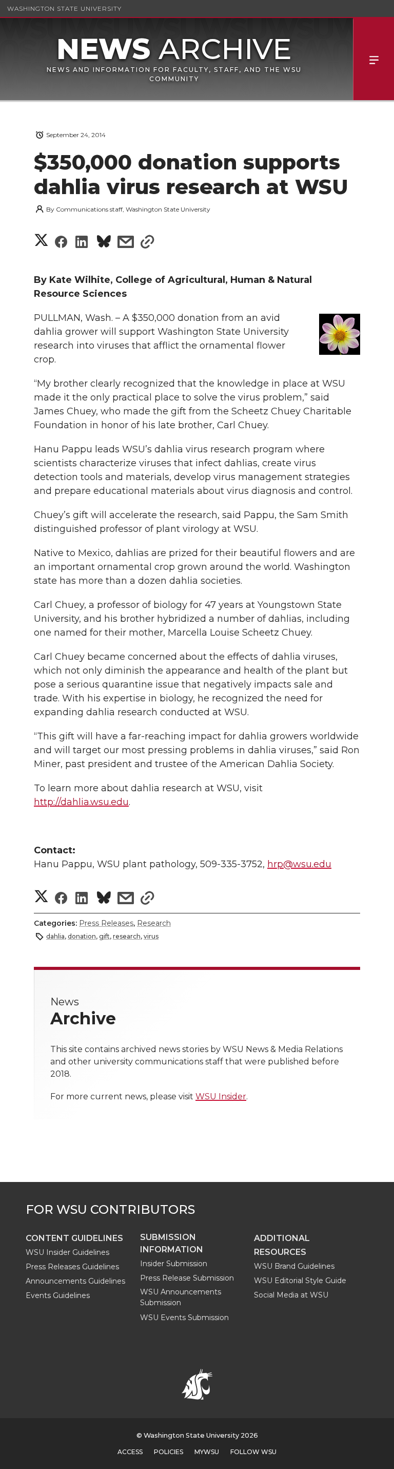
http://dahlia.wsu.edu (81, 802)
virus (151, 936)
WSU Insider (220, 1096)
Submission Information (171, 1243)
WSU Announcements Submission (180, 1297)
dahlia (55, 936)
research (127, 936)
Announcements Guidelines (75, 1281)
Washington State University (64, 8)
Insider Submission (173, 1263)
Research (154, 923)
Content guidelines (74, 1238)
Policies (168, 1452)
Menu (373, 59)
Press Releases (106, 923)
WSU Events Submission (184, 1317)
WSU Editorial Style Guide (300, 1280)
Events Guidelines (58, 1295)
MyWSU (206, 1452)
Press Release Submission (187, 1278)
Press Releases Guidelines (72, 1266)
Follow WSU (253, 1452)
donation (82, 936)
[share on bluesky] (103, 243)
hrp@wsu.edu (299, 864)
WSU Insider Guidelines (67, 1252)
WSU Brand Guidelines (294, 1266)
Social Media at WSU (291, 1295)
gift (104, 936)
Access (130, 1452)
